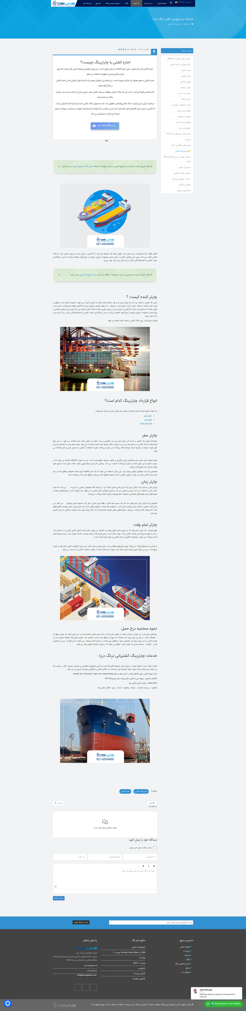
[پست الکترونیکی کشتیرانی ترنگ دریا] (75, 975)
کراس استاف (185, 87)
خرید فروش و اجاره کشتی (180, 64)
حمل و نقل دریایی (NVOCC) (178, 58)
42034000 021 (92, 971)
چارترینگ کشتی (141, 791)
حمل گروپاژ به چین (88, 274)
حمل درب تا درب (183, 93)
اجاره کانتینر (185, 70)
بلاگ (127, 3)
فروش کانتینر (185, 81)
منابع (98, 3)
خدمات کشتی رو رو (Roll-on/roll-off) (177, 159)
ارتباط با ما (87, 3)
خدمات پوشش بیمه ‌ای (181, 178)
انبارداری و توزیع (183, 190)
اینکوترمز (141, 968)
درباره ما (147, 3)
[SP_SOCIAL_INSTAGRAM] (93, 987)
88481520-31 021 (90, 965)
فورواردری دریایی (183, 110)
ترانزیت (187, 139)
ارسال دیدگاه (59, 898)
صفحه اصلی (162, 3)
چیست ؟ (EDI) (139, 963)
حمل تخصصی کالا (112, 3)
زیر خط (143, 866)
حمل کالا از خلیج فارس (83, 166)
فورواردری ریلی (184, 128)
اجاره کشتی (125, 791)
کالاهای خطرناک (138, 978)
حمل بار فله (186, 99)
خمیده (148, 866)
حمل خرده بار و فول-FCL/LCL (178, 133)
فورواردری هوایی (183, 116)
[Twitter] (85, 987)
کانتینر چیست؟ (139, 973)
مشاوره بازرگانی (184, 184)
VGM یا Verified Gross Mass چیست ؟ (129, 952)
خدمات (135, 3)
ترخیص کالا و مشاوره (182, 173)
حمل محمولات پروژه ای (181, 104)
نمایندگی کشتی (184, 167)
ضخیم (154, 866)
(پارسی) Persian (185, 2)
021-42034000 (106, 125)
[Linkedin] (78, 987)
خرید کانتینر (185, 76)
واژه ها (142, 957)
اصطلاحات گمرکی (138, 947)
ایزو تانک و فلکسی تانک (180, 145)
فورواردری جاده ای (183, 122)
